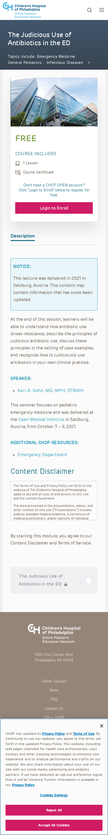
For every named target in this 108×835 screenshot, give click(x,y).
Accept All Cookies (53, 825)
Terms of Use (83, 734)
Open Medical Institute (41, 419)
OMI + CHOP (54, 717)
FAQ (53, 699)
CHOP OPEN (24, 10)
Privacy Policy (53, 734)
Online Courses (54, 681)
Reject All (54, 810)
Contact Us (54, 708)
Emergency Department (42, 454)
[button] (101, 10)
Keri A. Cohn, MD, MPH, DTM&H (51, 390)
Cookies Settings (54, 795)
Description (22, 235)
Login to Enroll (54, 208)
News (54, 690)
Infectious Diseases (65, 62)
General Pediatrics (25, 62)
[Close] (101, 726)
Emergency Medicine (57, 56)
